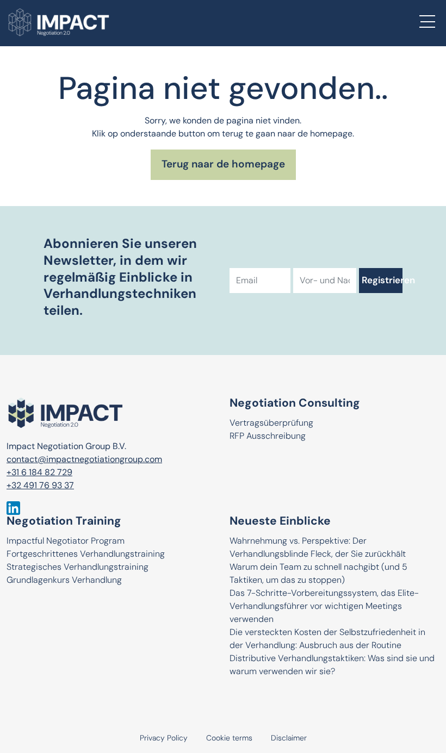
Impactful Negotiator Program (66, 541)
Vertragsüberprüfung (271, 423)
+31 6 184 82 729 (39, 473)
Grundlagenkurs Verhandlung (64, 580)
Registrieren (382, 280)
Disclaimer (289, 739)
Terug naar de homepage (223, 165)
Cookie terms (229, 739)
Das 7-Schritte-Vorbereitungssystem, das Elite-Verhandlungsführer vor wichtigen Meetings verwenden (324, 606)
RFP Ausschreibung (268, 436)
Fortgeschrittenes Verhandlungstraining (86, 554)
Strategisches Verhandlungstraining (77, 567)
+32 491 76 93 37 (40, 486)
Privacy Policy (164, 739)
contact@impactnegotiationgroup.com (84, 460)
